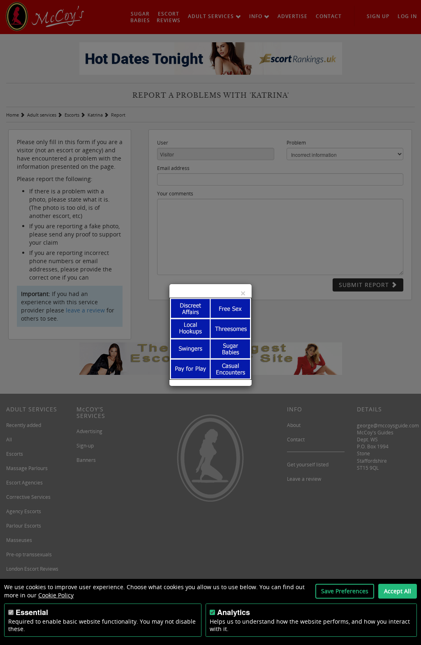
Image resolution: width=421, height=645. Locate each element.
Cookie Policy (56, 595)
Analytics (233, 612)
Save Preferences (344, 591)
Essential (32, 612)
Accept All (397, 591)
